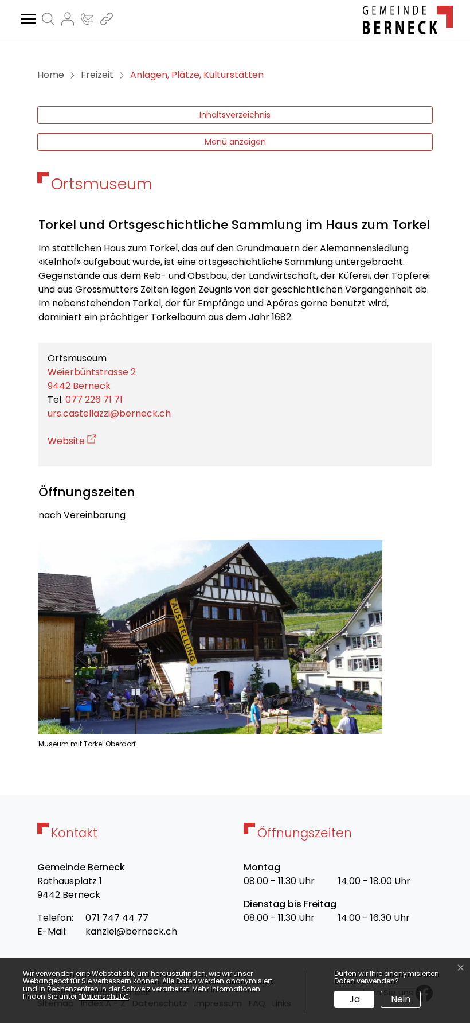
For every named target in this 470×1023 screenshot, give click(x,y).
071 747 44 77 (116, 917)
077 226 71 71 (94, 399)
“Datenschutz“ (103, 996)
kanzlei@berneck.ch (131, 931)
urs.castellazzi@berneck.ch (109, 413)
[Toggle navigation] (26, 19)
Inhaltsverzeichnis (235, 114)
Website (72, 441)
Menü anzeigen (235, 141)
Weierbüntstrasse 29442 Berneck (92, 378)
